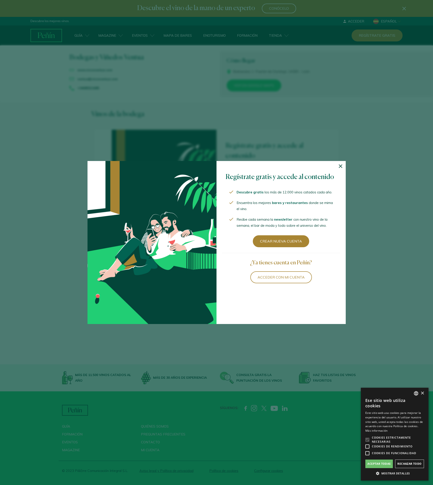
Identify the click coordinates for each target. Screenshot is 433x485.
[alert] (394, 434)
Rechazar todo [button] (409, 464)
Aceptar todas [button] (379, 464)
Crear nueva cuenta (281, 241)
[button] (394, 473)
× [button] (422, 393)
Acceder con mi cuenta (281, 277)
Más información (376, 431)
